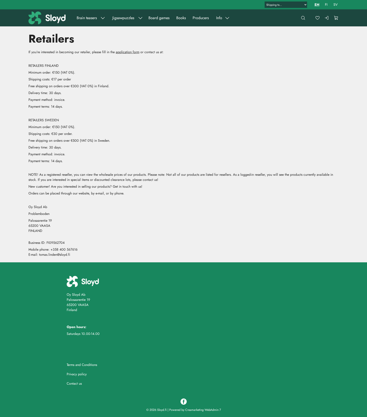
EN (317, 4)
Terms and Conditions (82, 364)
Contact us (74, 383)
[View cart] (336, 17)
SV (335, 4)
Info (219, 18)
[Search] (303, 17)
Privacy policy (77, 374)
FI (326, 4)
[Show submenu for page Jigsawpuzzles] (140, 18)
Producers (201, 18)
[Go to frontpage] (47, 17)
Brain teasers (87, 18)
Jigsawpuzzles (123, 18)
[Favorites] (317, 17)
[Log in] (327, 17)
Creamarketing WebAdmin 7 (203, 410)
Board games (158, 18)
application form (127, 52)
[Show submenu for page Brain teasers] (102, 18)
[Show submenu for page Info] (227, 18)
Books (181, 18)
